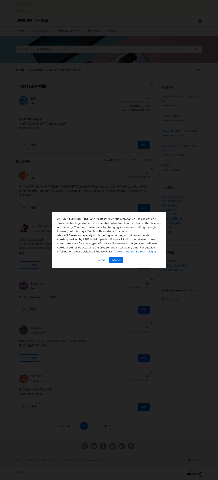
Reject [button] (101, 260)
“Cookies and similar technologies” (135, 251)
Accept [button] (116, 260)
